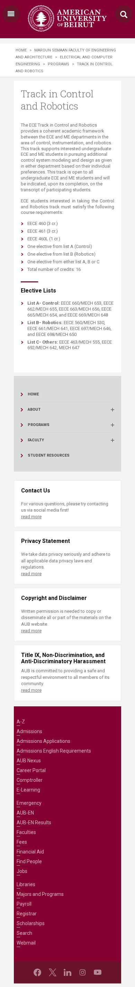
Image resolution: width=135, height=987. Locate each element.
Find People (29, 861)
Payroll (24, 904)
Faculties (26, 832)
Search (24, 933)
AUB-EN (25, 813)
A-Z (21, 721)
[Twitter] (53, 972)
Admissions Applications (43, 741)
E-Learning (28, 790)
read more (31, 516)
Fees (22, 842)
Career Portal (31, 770)
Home (21, 50)
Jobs (22, 871)
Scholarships (31, 923)
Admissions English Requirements (54, 751)
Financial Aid (30, 851)
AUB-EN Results (34, 822)
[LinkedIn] (67, 972)
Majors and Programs (40, 894)
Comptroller (30, 780)
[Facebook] (37, 972)
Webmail (26, 943)
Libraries (26, 884)
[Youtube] (98, 972)
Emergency (29, 803)
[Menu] (11, 14)
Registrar (27, 913)
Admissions (29, 731)
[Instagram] (82, 972)
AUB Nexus (29, 760)
